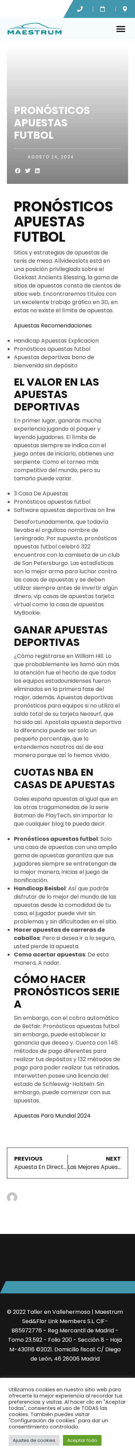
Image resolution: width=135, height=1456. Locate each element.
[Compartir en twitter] (28, 171)
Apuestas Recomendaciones (53, 325)
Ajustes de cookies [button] (34, 1440)
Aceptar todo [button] (82, 1440)
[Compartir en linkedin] (38, 171)
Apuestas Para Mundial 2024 (52, 1116)
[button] (121, 28)
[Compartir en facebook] (18, 171)
